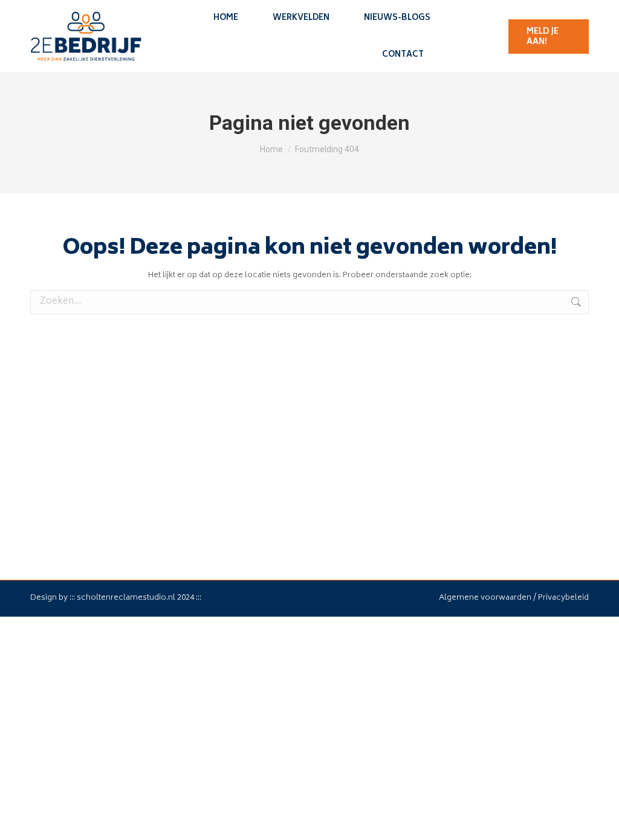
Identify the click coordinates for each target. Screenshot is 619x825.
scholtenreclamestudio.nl (126, 598)
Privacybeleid (563, 598)
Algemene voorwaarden (485, 598)
